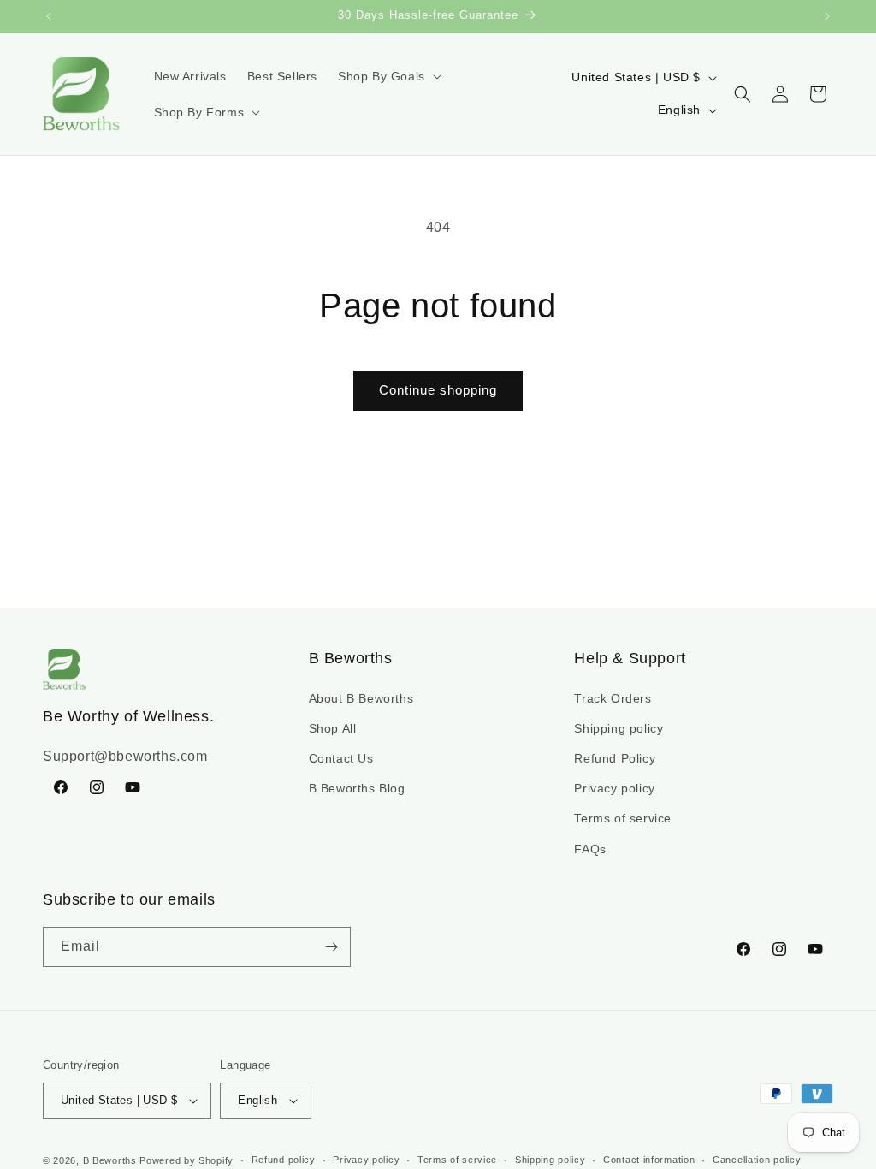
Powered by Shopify (186, 1160)
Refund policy (284, 1159)
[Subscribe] (331, 947)
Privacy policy (614, 788)
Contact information (649, 1159)
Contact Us (341, 758)
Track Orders (612, 698)
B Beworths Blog (357, 788)
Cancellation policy (757, 1159)
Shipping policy (618, 728)
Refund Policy (614, 758)
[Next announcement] (827, 16)
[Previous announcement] (49, 16)
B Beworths (110, 1160)
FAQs (590, 849)
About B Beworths (361, 698)
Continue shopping (438, 390)
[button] (388, 76)
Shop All (333, 728)
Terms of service (623, 818)
